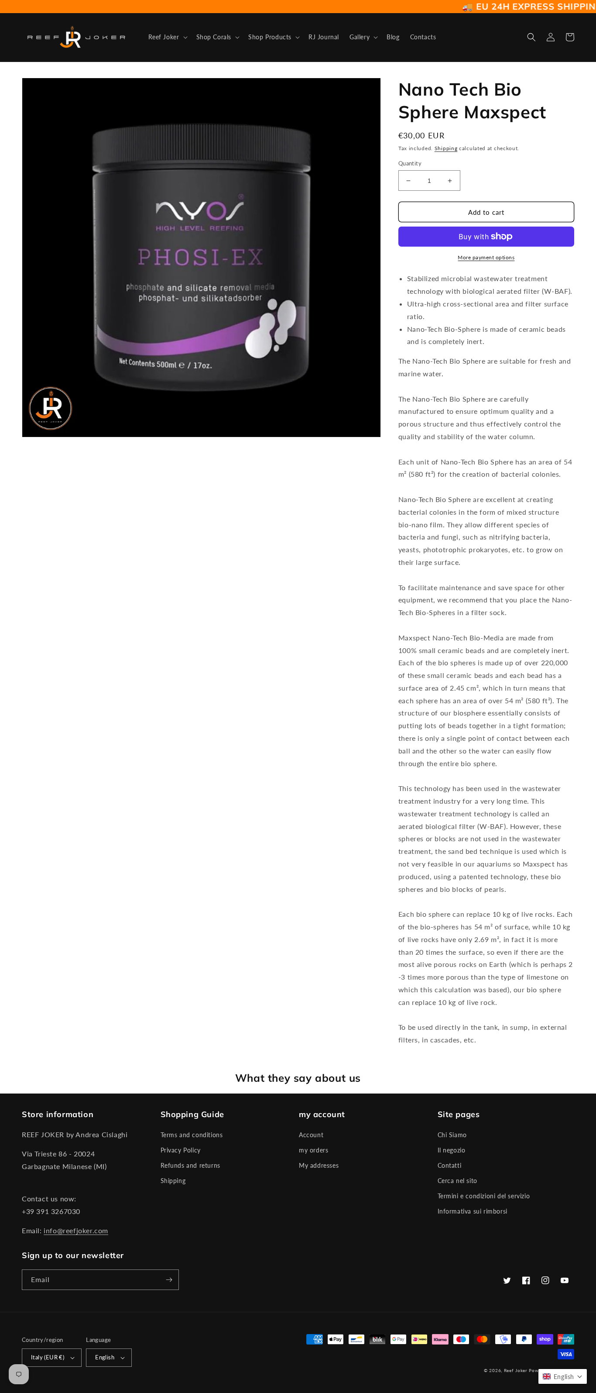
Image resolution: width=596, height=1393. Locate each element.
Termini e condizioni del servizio (484, 1196)
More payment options (486, 257)
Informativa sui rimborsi (472, 1211)
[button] (167, 37)
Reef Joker (515, 1370)
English (104, 1357)
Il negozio (452, 1150)
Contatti (450, 1165)
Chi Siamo (452, 1134)
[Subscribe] (168, 1279)
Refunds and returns (190, 1165)
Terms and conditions (192, 1134)
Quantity (409, 163)
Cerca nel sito (457, 1180)
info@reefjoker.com (76, 1230)
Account (311, 1134)
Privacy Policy (181, 1150)
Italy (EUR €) (47, 1357)
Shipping (446, 148)
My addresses (319, 1165)
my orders (313, 1150)
